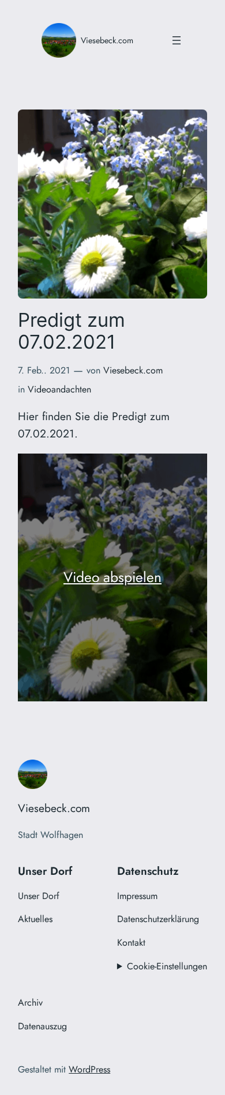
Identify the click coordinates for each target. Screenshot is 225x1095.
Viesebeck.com (107, 40)
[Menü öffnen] (176, 40)
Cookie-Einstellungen (167, 966)
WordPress (89, 1069)
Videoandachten (59, 389)
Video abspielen (112, 577)
